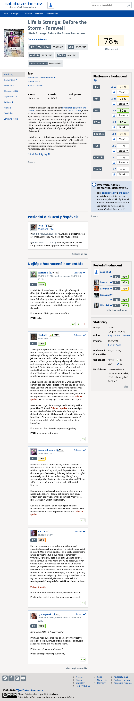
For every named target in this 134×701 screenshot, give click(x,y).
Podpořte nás (121, 677)
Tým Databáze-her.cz (29, 690)
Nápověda (102, 679)
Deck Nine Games (37, 39)
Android (35, 55)
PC (32, 47)
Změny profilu (11, 118)
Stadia (61, 55)
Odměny (101, 682)
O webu (79, 677)
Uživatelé (27, 13)
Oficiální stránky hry (37, 154)
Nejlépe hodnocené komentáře (56, 263)
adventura (33, 77)
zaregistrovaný (109, 192)
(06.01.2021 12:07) (44, 242)
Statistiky (8, 113)
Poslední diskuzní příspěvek (53, 216)
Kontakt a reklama (123, 682)
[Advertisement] (58, 186)
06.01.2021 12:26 (45, 229)
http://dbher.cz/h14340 (119, 335)
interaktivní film (35, 85)
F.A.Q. (99, 677)
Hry (6, 13)
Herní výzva (52, 13)
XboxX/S (42, 63)
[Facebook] (11, 678)
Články (79, 679)
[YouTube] (23, 678)
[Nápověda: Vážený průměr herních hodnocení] (95, 80)
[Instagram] (17, 678)
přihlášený (124, 192)
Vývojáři (15, 13)
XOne (47, 47)
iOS (71, 47)
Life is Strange (74, 110)
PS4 (40, 47)
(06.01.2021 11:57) (45, 233)
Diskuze (39, 13)
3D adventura (46, 77)
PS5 (33, 63)
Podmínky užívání (122, 679)
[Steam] (5, 678)
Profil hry (8, 74)
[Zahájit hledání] (128, 5)
